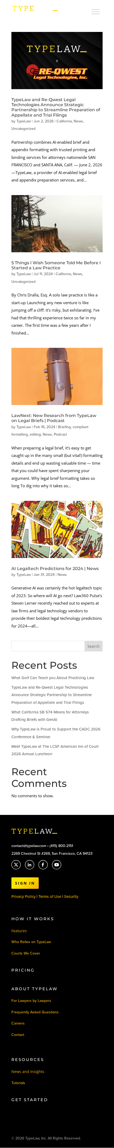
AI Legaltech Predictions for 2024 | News (55, 568)
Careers (18, 1023)
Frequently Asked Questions (35, 1012)
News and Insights (27, 1071)
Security (71, 896)
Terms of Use (50, 896)
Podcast (60, 434)
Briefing (64, 427)
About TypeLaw (34, 988)
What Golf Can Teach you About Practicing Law (52, 678)
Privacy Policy (23, 896)
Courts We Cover (25, 953)
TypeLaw (23, 121)
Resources (27, 1059)
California (64, 121)
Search (93, 646)
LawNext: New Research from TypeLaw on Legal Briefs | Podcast (53, 418)
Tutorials (18, 1083)
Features (19, 930)
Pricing (23, 970)
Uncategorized (23, 128)
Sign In (25, 883)
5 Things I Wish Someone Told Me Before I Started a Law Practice (56, 265)
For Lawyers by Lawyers (31, 1001)
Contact (17, 1035)
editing (35, 434)
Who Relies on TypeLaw (31, 942)
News (78, 121)
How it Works (32, 918)
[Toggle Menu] (95, 11)
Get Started (29, 1099)
